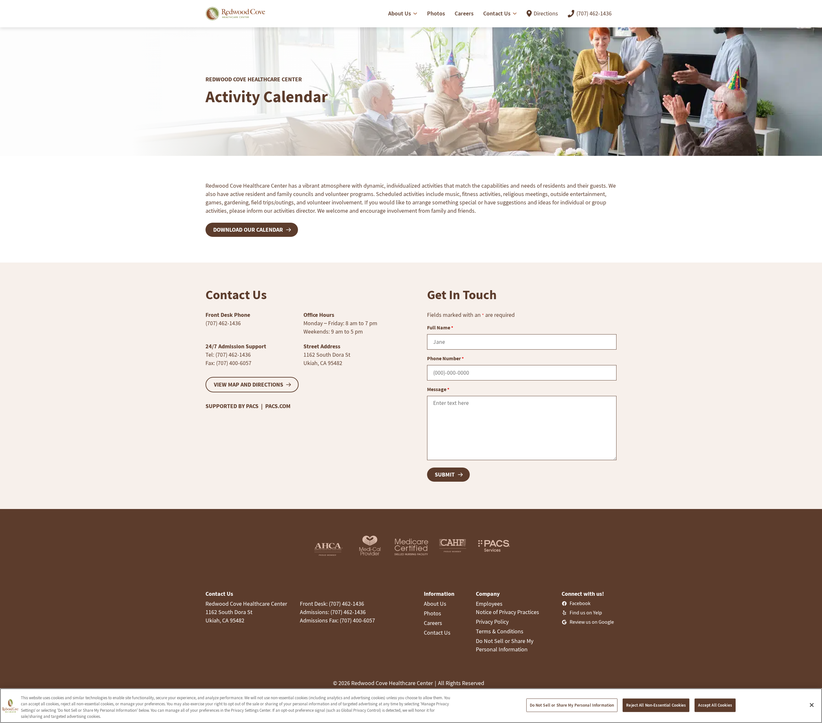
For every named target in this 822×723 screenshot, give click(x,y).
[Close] (812, 705)
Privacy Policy (492, 621)
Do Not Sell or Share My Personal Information (572, 705)
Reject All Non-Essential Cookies (656, 705)
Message (438, 389)
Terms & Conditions (499, 631)
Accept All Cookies (715, 705)
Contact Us (437, 632)
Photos (432, 613)
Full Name (440, 327)
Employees (489, 603)
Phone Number (445, 358)
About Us (435, 603)
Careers (433, 623)
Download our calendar (248, 229)
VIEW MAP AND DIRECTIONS (248, 384)
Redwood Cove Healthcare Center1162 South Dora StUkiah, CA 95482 (246, 612)
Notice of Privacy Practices (507, 612)
